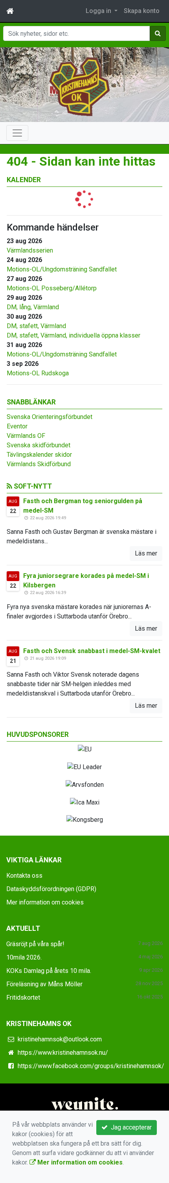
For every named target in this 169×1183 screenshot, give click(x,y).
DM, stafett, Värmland (36, 326)
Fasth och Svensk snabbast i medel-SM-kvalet (91, 651)
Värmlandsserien (30, 250)
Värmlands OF (26, 435)
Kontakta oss (24, 875)
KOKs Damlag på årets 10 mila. (48, 970)
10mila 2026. (24, 957)
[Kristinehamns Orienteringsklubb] (79, 86)
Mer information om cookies (45, 902)
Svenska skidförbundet (38, 445)
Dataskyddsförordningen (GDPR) (51, 889)
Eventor (17, 426)
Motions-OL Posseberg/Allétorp (52, 288)
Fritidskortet (23, 997)
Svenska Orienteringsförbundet (49, 417)
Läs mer (146, 553)
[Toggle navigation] (17, 133)
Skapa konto (142, 11)
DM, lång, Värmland (33, 307)
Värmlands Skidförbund (39, 464)
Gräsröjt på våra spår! (35, 944)
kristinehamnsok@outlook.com (60, 1039)
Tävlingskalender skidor (39, 454)
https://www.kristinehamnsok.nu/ (63, 1052)
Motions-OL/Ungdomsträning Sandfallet (62, 269)
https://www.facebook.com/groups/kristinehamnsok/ (91, 1066)
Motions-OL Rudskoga (38, 373)
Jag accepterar (130, 1127)
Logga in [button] (99, 11)
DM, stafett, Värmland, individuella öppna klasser (73, 335)
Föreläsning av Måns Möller (44, 984)
